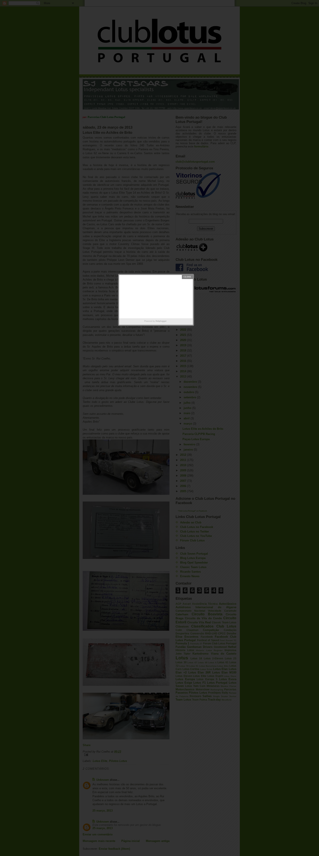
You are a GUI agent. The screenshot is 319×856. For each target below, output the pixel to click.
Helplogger (161, 321)
